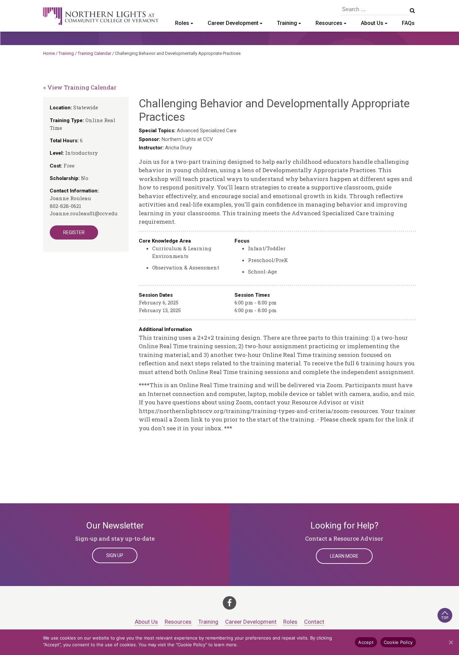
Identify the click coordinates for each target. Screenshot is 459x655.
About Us (372, 23)
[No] (450, 642)
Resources (329, 23)
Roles (182, 23)
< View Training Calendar (80, 87)
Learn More (344, 556)
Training (287, 23)
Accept (366, 642)
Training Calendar (94, 53)
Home (49, 53)
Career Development (233, 23)
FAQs (408, 23)
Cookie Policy (398, 642)
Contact (314, 621)
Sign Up (114, 555)
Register (74, 232)
